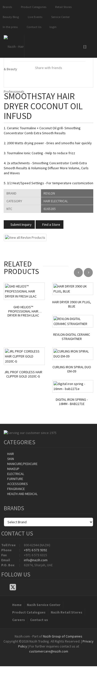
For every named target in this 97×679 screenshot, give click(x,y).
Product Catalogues (29, 612)
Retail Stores (63, 7)
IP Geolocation (38, 656)
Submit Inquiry (21, 224)
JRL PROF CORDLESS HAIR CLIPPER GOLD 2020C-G (23, 374)
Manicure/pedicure (22, 464)
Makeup (12, 468)
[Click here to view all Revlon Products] (25, 237)
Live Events (34, 17)
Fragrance (15, 488)
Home (17, 604)
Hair (10, 454)
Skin (10, 458)
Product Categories (32, 7)
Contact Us (33, 27)
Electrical (15, 474)
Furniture (14, 478)
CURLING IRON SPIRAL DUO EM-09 (71, 369)
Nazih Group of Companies (62, 636)
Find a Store (51, 224)
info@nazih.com (36, 560)
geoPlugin (61, 656)
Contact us (39, 620)
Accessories (17, 484)
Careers (18, 620)
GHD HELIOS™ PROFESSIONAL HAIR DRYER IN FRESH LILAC (23, 311)
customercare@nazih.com (48, 651)
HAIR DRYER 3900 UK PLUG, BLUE (71, 304)
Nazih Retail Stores (66, 612)
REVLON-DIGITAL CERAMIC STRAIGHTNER (71, 336)
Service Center (60, 17)
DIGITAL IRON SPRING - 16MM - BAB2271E (72, 402)
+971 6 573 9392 (35, 550)
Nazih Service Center (43, 604)
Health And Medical (22, 494)
